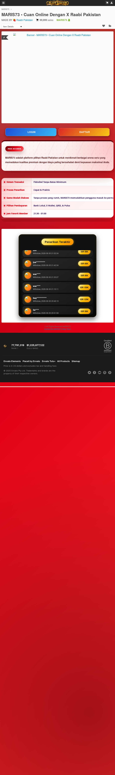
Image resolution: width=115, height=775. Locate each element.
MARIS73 (5, 9)
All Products (63, 361)
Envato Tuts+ (48, 361)
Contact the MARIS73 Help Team (57, 329)
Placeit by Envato (31, 361)
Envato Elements (12, 361)
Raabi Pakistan (24, 20)
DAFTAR (84, 132)
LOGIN (32, 132)
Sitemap (76, 361)
